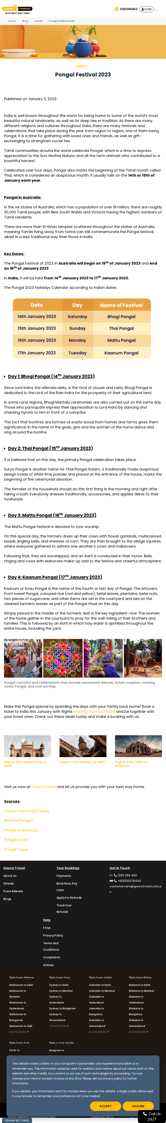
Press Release (13, 891)
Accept (106, 1106)
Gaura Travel (44, 786)
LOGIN (148, 9)
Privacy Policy (53, 935)
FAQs (47, 928)
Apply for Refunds (69, 898)
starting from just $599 (94, 711)
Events (38, 21)
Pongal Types (16, 849)
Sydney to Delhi (58, 985)
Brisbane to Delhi (139, 985)
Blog (25, 21)
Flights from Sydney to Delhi (82, 762)
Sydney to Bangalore (62, 1008)
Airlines (48, 965)
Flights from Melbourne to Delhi (25, 764)
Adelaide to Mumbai (102, 991)
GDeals (8, 883)
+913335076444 (129, 881)
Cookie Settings (17, 1120)
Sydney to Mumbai (60, 991)
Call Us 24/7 (154, 1116)
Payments (63, 876)
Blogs (7, 899)
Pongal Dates (16, 839)
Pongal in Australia (20, 830)
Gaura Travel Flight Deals (26, 811)
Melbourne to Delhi (21, 985)
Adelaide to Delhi (100, 985)
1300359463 (128, 9)
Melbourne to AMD (20, 1026)
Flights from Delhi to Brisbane (131, 764)
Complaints (51, 957)
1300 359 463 (127, 875)
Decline (138, 1106)
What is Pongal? (18, 820)
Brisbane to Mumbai (141, 991)
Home (12, 21)
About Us (9, 876)
